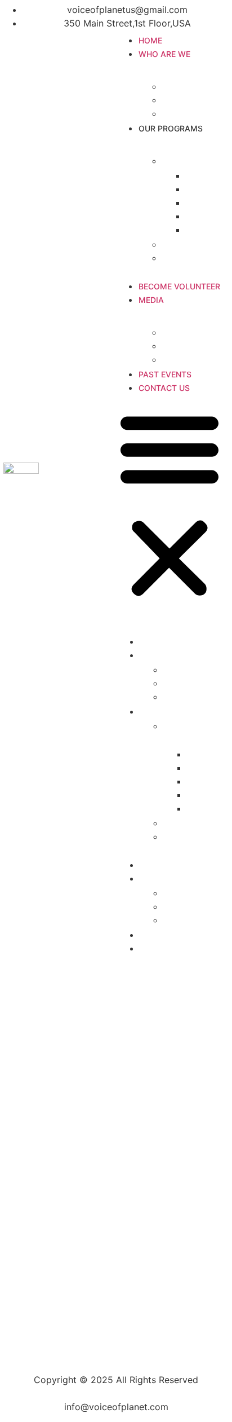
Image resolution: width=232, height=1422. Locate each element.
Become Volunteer (179, 286)
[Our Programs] (116, 1220)
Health (199, 175)
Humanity (206, 202)
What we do (187, 244)
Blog (171, 359)
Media (151, 300)
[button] (169, 504)
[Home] (116, 1164)
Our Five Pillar (191, 160)
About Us (182, 86)
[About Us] (116, 1192)
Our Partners (189, 113)
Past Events (165, 374)
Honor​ (199, 216)
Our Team (182, 99)
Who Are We (164, 54)
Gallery (177, 332)
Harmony (205, 189)
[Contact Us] (116, 1248)
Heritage (204, 229)
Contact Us (164, 388)
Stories (177, 345)
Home (150, 40)
